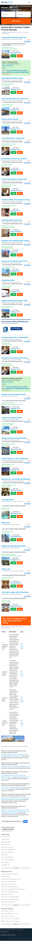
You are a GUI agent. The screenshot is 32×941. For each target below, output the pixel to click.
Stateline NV (4, 854)
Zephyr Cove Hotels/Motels (8, 849)
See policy (19, 404)
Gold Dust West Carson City (12, 220)
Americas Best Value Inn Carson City (15, 98)
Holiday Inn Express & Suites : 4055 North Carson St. (14, 300)
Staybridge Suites (8, 280)
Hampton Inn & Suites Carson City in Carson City (15, 358)
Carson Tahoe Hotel (6, 787)
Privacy (21, 929)
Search (25, 821)
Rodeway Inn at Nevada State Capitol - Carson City (16, 241)
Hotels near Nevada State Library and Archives (13, 889)
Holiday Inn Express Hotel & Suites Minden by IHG (14, 438)
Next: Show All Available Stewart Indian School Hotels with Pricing (15, 621)
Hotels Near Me (5, 931)
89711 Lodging (5, 916)
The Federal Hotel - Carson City (13, 138)
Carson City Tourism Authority (8, 881)
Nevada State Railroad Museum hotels (11, 879)
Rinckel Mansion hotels (7, 894)
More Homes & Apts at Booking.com (15, 321)
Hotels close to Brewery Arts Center (10, 899)
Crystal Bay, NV (5, 865)
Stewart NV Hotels (6, 837)
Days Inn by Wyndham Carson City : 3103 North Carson (15, 261)
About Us (9, 929)
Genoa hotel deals (5, 844)
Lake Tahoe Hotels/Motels (7, 859)
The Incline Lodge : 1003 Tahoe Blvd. (15, 592)
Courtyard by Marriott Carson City (14, 37)
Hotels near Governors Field (8, 884)
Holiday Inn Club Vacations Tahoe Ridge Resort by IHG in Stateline (14, 546)
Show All (16, 868)
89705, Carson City (6, 918)
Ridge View (6, 523)
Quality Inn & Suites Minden (12, 417)
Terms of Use (15, 929)
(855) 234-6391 (12, 935)
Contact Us (3, 929)
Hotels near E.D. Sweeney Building (10, 897)
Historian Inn (4, 789)
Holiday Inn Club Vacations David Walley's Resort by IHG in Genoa (14, 394)
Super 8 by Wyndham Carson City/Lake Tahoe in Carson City (13, 78)
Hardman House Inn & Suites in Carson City (16, 199)
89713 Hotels (4, 911)
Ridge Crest (6, 569)
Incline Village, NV (5, 862)
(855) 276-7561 (7, 65)
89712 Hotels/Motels (6, 913)
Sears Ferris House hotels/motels (9, 886)
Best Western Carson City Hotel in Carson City (14, 158)
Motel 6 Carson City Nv (10, 119)
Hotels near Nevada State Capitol (9, 891)
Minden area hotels (6, 842)
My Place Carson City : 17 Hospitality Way (15, 337)
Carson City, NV (5, 839)
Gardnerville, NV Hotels (7, 847)
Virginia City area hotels (7, 852)
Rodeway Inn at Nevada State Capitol (11, 798)
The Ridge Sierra (8, 499)
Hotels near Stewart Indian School (9, 874)
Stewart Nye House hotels (7, 902)
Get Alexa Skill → (6, 74)
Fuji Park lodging (5, 876)
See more (19, 556)
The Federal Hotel (17, 799)
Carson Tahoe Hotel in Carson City (14, 179)
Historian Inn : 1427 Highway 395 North (16, 479)
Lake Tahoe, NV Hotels (7, 857)
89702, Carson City (6, 921)
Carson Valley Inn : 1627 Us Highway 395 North (15, 458)
